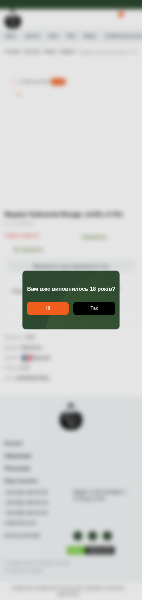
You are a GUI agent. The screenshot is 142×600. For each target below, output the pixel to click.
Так (94, 308)
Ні (48, 308)
